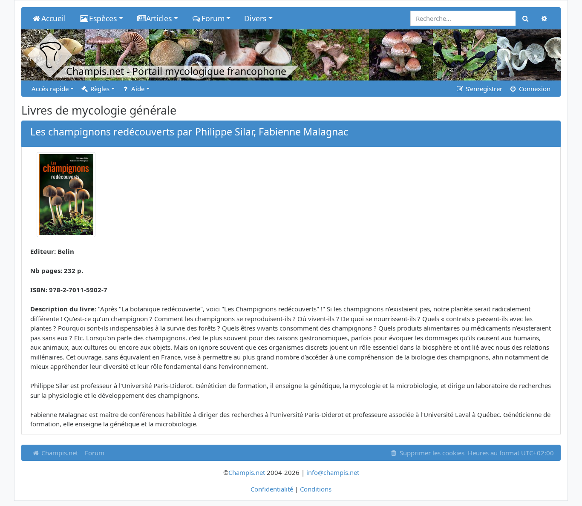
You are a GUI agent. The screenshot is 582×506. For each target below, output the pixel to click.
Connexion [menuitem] (533, 88)
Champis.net (59, 452)
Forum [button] (213, 18)
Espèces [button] (103, 18)
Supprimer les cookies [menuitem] (431, 452)
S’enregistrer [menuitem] (483, 88)
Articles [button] (159, 18)
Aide (137, 88)
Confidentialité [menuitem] (272, 489)
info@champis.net (332, 472)
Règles (99, 88)
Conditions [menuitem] (315, 489)
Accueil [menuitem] (53, 18)
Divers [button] (255, 18)
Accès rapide (50, 88)
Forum (94, 452)
